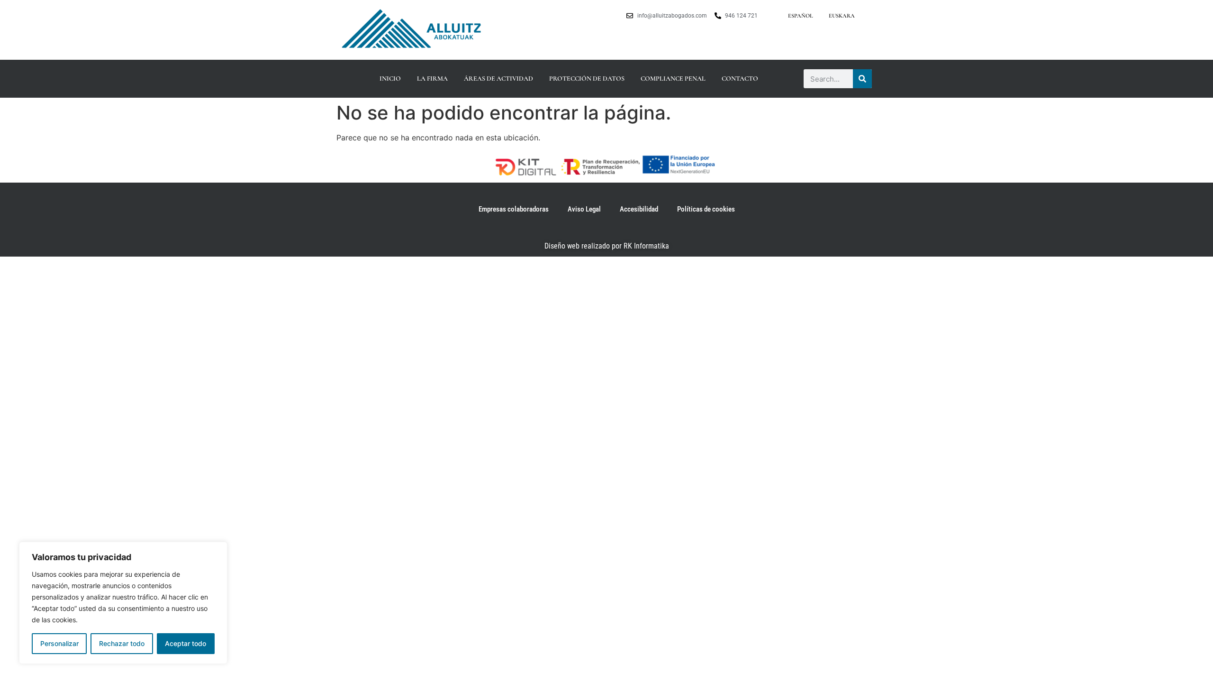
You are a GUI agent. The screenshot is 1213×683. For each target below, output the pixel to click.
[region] (123, 603)
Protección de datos (587, 78)
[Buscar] (862, 78)
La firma (432, 78)
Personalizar (59, 643)
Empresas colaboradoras (514, 209)
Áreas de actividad (498, 78)
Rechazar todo (122, 643)
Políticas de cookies (706, 209)
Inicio (390, 78)
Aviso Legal (584, 209)
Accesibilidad (639, 209)
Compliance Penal (673, 78)
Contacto (740, 78)
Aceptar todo (185, 643)
